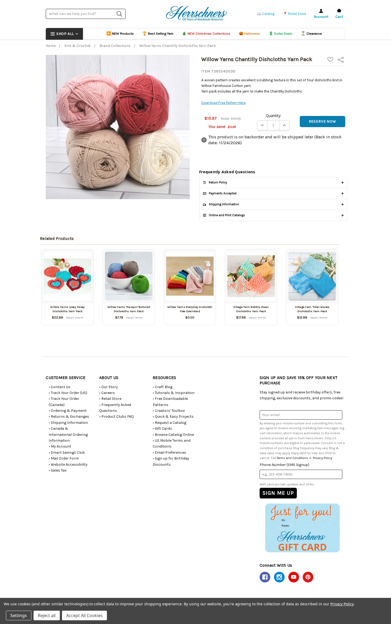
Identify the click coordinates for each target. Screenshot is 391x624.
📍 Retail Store (294, 14)
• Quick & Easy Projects (173, 416)
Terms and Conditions (292, 458)
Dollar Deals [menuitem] (280, 33)
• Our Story (108, 387)
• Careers (107, 392)
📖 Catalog (265, 14)
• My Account (60, 446)
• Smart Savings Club (67, 452)
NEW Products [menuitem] (120, 33)
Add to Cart (67, 293)
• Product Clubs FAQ (116, 416)
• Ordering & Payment (68, 410)
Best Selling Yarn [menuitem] (157, 33)
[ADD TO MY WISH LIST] (83, 259)
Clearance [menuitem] (311, 33)
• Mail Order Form (64, 458)
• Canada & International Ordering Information (68, 434)
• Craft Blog (162, 387)
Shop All (65, 33)
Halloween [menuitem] (249, 33)
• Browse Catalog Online (173, 434)
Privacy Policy (322, 458)
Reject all (47, 615)
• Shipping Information (68, 422)
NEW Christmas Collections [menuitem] (206, 33)
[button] (302, 528)
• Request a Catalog (169, 422)
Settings (18, 615)
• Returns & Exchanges (69, 416)
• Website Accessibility (68, 464)
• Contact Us (59, 387)
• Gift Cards (162, 428)
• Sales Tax (57, 470)
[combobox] (86, 14)
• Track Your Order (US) (68, 392)
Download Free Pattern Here (223, 103)
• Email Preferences (169, 452)
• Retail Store (110, 398)
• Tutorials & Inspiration (173, 392)
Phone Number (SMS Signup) (284, 464)
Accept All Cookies (84, 615)
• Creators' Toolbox (169, 410)
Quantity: (273, 115)
